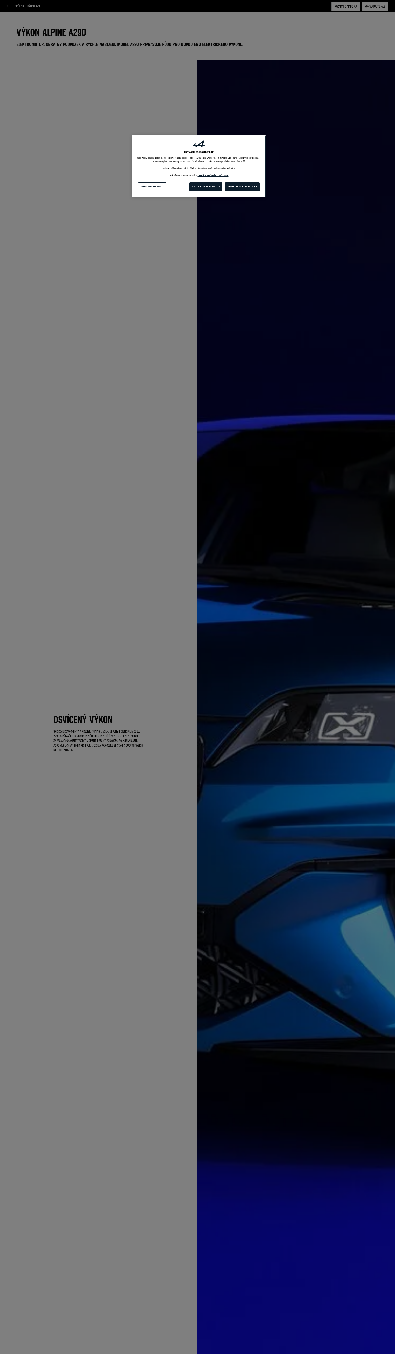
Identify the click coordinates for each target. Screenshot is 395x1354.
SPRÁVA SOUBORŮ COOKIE (152, 186)
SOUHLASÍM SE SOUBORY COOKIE (242, 186)
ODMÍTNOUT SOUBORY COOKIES (206, 186)
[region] (199, 166)
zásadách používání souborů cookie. (213, 175)
